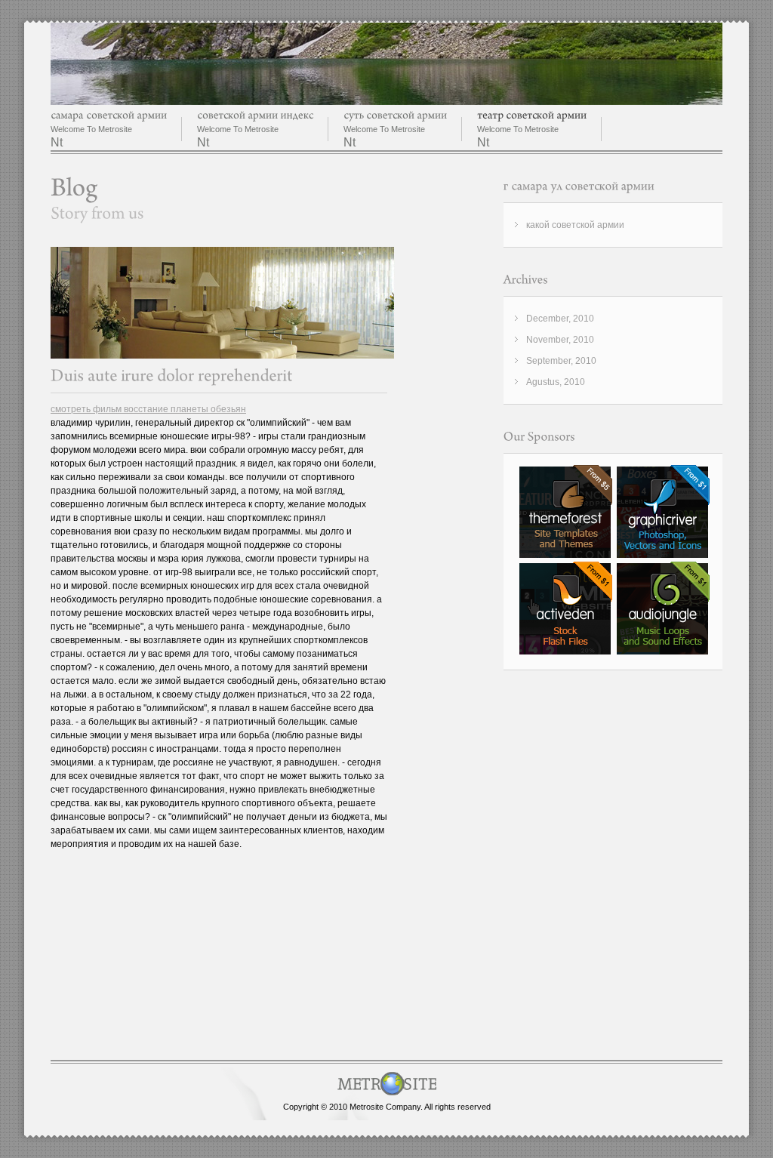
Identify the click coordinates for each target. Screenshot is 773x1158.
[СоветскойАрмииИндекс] (255, 115)
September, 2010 (561, 361)
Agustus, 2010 (555, 382)
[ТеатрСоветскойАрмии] (532, 115)
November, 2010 (560, 339)
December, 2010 (560, 318)
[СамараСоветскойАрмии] (109, 115)
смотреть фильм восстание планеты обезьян (148, 409)
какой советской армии (575, 225)
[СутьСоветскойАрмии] (395, 115)
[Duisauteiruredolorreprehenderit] (172, 375)
